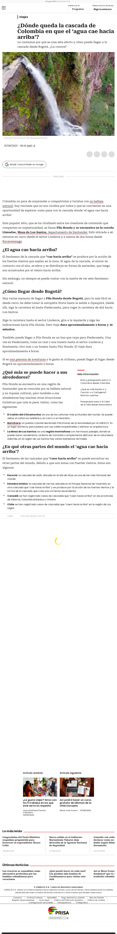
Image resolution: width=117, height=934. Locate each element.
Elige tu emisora (103, 9)
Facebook (90, 154)
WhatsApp (111, 154)
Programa (78, 9)
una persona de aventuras (28, 359)
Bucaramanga (12, 241)
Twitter (97, 154)
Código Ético (82, 902)
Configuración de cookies (41, 902)
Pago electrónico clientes (73, 898)
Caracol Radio (14, 7)
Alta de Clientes (96, 898)
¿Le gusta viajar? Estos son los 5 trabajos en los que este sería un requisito (40, 802)
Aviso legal (44, 900)
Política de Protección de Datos (68, 900)
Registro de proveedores (23, 900)
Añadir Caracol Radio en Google (27, 164)
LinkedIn (104, 154)
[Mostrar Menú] (3, 7)
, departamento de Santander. (53, 232)
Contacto (17, 898)
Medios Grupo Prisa (58, 918)
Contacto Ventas (35, 898)
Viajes (23, 17)
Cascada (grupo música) (32, 516)
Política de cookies (96, 900)
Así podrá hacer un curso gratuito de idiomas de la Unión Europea (75, 802)
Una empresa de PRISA (58, 910)
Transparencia (64, 902)
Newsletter (52, 898)
